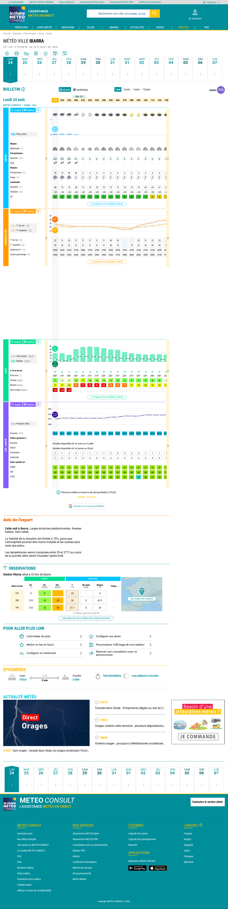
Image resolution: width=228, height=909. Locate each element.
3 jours (127, 89)
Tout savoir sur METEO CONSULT (33, 844)
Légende (81, 496)
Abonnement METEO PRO (85, 839)
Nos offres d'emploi (26, 839)
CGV (19, 856)
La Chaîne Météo (16, 2)
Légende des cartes (138, 833)
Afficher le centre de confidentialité (34, 890)
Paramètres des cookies (29, 879)
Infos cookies (23, 873)
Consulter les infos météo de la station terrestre (86, 618)
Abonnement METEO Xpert (86, 833)
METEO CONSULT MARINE (41, 2)
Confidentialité (24, 884)
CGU (19, 862)
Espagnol (188, 844)
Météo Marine (80, 879)
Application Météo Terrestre (142, 860)
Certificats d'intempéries (85, 862)
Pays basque (30, 33)
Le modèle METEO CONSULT (31, 850)
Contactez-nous (24, 833)
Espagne (17, 33)
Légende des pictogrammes (142, 839)
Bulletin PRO (79, 850)
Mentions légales (25, 867)
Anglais (187, 839)
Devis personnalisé (82, 873)
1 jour (118, 89)
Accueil (6, 33)
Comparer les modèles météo (107, 203)
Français (188, 833)
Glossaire (91, 496)
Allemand (188, 862)
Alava (41, 33)
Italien (187, 850)
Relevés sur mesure (82, 867)
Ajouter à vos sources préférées (89, 506)
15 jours (146, 89)
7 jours (136, 89)
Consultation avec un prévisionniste (90, 844)
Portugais (188, 856)
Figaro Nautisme (66, 2)
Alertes (76, 856)
